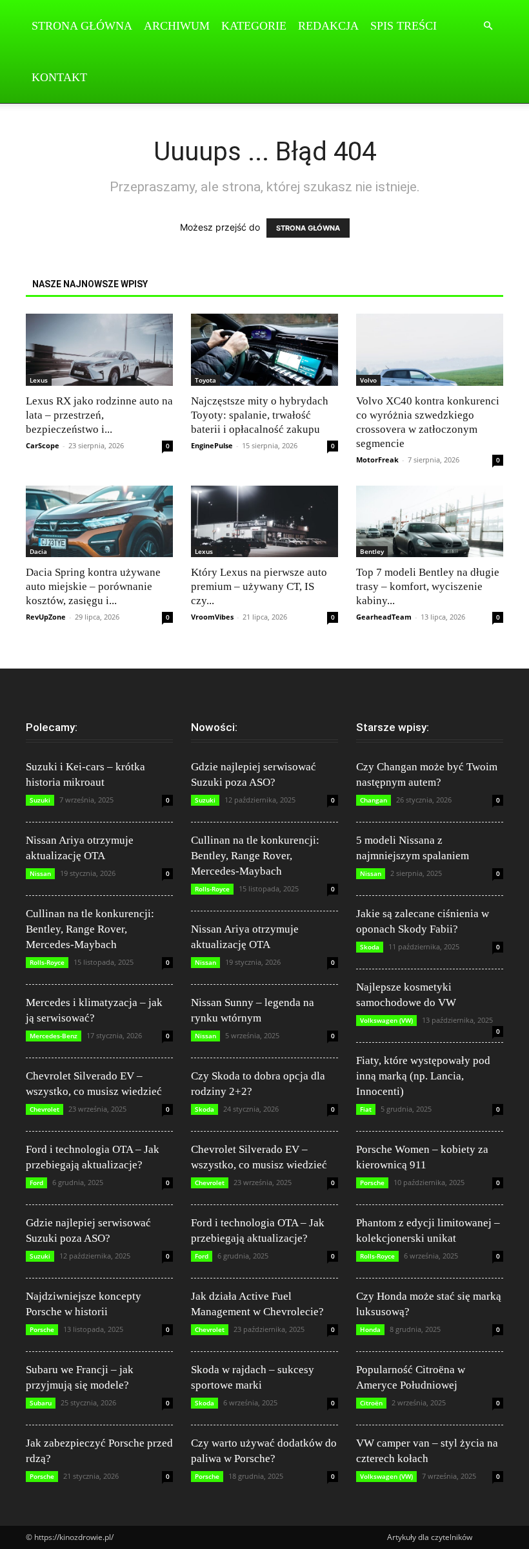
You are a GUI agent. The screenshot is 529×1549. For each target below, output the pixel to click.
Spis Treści (403, 25)
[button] (487, 26)
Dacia (38, 551)
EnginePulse (212, 445)
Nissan (40, 873)
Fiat (366, 1109)
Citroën (371, 1402)
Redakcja (328, 25)
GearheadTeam (384, 617)
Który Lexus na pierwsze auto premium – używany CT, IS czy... (259, 586)
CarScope (42, 445)
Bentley (372, 551)
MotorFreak (377, 459)
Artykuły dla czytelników (429, 1537)
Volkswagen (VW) (386, 1020)
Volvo (368, 380)
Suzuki (40, 799)
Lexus (39, 380)
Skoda (204, 1109)
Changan (373, 799)
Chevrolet (44, 1109)
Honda (370, 1329)
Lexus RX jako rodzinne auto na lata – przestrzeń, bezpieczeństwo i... (99, 415)
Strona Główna (82, 25)
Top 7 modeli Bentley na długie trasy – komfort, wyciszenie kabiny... (427, 586)
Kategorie (253, 25)
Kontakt (59, 77)
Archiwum (177, 25)
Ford (36, 1182)
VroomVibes (212, 617)
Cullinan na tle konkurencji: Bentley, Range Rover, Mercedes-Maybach (90, 929)
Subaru (41, 1402)
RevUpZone (46, 617)
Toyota (205, 380)
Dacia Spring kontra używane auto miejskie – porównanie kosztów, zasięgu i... (93, 586)
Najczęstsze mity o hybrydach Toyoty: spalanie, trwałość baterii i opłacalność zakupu (259, 415)
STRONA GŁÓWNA (308, 228)
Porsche (42, 1329)
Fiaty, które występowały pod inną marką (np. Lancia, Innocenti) (423, 1076)
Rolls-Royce (47, 962)
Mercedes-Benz (53, 1035)
